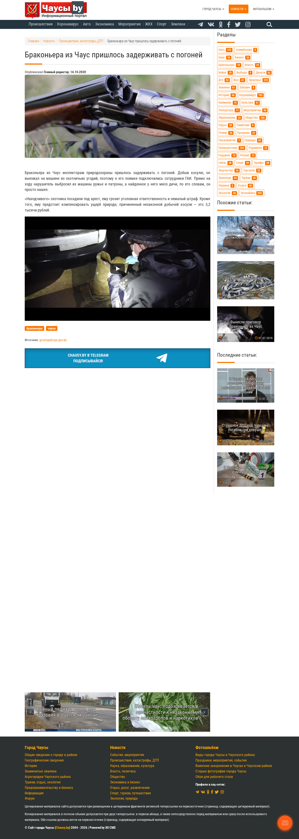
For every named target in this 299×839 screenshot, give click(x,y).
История (31, 766)
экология (227, 193)
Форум (29, 798)
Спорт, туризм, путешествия (130, 793)
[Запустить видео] (117, 268)
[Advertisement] (117, 404)
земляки (226, 88)
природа (252, 140)
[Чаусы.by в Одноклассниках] (220, 24)
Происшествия (41, 24)
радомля (226, 155)
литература (228, 110)
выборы (243, 72)
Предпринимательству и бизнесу (49, 788)
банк (224, 57)
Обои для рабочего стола (214, 777)
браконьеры (229, 65)
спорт (242, 163)
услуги (245, 185)
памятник (245, 125)
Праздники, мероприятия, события (221, 760)
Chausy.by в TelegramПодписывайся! (88, 358)
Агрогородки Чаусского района (48, 777)
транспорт (227, 178)
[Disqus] (117, 501)
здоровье (258, 80)
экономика (251, 193)
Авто (87, 24)
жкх (238, 80)
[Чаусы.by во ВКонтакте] (211, 24)
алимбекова (246, 50)
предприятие (229, 140)
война (225, 72)
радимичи (258, 148)
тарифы (261, 163)
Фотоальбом (262, 9)
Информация (34, 793)
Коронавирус (68, 24)
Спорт (162, 24)
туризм (248, 178)
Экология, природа (124, 798)
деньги (263, 72)
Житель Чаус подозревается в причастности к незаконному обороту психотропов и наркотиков (160, 712)
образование (229, 118)
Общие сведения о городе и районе (51, 755)
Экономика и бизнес (125, 782)
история (226, 95)
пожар (225, 133)
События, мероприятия (127, 755)
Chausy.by (62, 828)
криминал (227, 102)
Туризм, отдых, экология (43, 782)
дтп (223, 80)
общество (255, 118)
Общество (117, 777)
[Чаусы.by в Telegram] (200, 24)
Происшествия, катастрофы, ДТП (134, 760)
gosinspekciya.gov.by (53, 340)
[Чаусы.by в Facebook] (228, 24)
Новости (237, 9)
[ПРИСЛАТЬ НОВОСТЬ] (285, 822)
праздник (246, 133)
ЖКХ (149, 24)
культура (250, 102)
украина (225, 185)
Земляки (178, 24)
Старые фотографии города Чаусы (220, 771)
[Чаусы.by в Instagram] (248, 24)
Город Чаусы (212, 9)
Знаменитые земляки (40, 771)
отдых (225, 125)
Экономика (104, 24)
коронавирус (250, 95)
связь (224, 163)
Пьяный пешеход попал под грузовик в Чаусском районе (67, 712)
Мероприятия (129, 24)
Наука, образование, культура (132, 766)
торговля (251, 170)
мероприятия (254, 110)
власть (252, 65)
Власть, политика (123, 771)
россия (247, 155)
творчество (228, 170)
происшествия (231, 148)
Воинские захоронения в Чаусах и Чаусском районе (233, 766)
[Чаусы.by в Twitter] (238, 24)
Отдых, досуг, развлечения (130, 788)
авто (224, 50)
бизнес (242, 57)
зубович (247, 88)
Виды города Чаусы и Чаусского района (225, 755)
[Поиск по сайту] (269, 24)
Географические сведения (44, 760)
